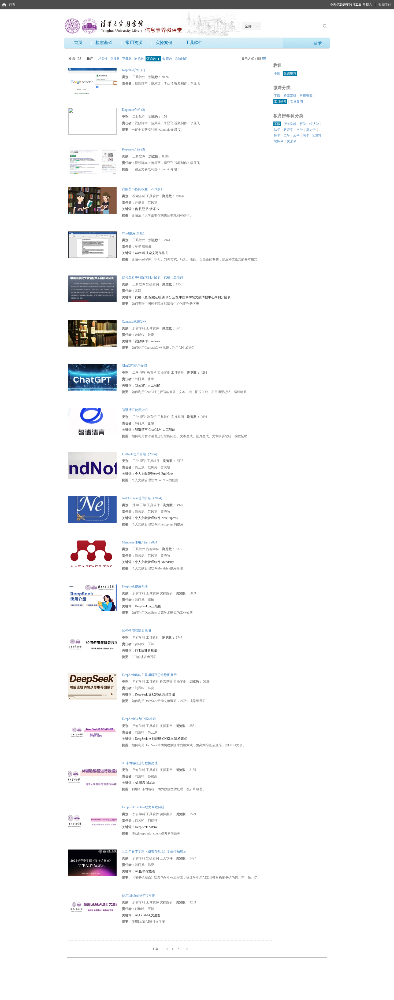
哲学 (303, 124)
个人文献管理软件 (148, 474)
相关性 (103, 59)
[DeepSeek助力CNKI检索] (92, 730)
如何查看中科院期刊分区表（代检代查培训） (154, 277)
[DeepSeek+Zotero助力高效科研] (92, 818)
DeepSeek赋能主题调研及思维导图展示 (149, 675)
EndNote (167, 474)
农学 (296, 136)
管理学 (279, 142)
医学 (306, 136)
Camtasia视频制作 (134, 321)
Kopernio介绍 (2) (133, 110)
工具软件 (194, 42)
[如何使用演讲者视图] (92, 642)
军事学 (317, 136)
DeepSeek (141, 606)
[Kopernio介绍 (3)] (92, 161)
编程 (142, 783)
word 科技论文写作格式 (151, 253)
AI (136, 783)
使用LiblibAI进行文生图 (138, 896)
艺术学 (291, 142)
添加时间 (180, 59)
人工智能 (153, 385)
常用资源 (134, 42)
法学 (277, 130)
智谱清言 (141, 430)
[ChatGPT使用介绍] (92, 377)
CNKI (166, 739)
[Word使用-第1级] (92, 244)
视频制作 (141, 341)
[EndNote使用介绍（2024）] (92, 465)
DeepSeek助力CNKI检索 (139, 719)
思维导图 (168, 694)
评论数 (151, 59)
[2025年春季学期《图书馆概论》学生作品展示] (92, 863)
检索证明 (154, 297)
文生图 (156, 915)
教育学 (288, 130)
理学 (277, 136)
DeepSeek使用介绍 (135, 586)
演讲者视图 (149, 650)
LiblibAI (144, 915)
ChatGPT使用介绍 (134, 365)
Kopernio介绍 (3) (133, 149)
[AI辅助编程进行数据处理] (92, 774)
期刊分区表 (170, 297)
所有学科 (290, 124)
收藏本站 (384, 4)
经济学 (314, 124)
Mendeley (167, 562)
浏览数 (139, 59)
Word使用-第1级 (133, 233)
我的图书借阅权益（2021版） (143, 189)
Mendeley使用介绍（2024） (141, 542)
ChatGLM (155, 430)
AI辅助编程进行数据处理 (140, 763)
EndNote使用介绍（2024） (140, 454)
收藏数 (167, 59)
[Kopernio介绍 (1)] (92, 81)
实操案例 (164, 42)
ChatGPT (141, 385)
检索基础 (104, 42)
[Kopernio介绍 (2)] (92, 121)
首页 (12, 4)
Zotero (152, 827)
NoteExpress (169, 518)
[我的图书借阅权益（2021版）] (92, 200)
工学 (287, 136)
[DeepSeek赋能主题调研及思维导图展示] (92, 686)
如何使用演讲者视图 (136, 631)
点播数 (115, 59)
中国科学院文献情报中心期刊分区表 (205, 297)
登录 (317, 43)
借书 (138, 209)
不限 (277, 73)
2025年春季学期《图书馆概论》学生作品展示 (154, 851)
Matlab (150, 783)
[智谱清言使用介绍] (92, 421)
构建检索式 (179, 739)
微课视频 (290, 73)
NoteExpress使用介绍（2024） (143, 498)
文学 (299, 130)
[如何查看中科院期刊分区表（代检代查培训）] (92, 289)
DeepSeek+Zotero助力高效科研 (143, 807)
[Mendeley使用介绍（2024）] (92, 554)
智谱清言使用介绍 (135, 410)
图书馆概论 (147, 871)
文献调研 (154, 694)
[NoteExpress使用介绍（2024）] (92, 509)
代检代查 (141, 297)
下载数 (127, 59)
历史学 (311, 130)
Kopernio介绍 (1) (133, 70)
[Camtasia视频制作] (92, 333)
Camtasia (154, 341)
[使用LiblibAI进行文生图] (92, 907)
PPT (137, 650)
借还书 (154, 209)
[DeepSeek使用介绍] (92, 598)
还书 (145, 209)
